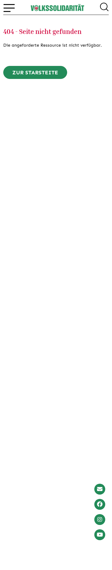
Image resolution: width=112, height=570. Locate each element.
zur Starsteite (35, 72)
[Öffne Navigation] (9, 8)
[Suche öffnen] (104, 7)
